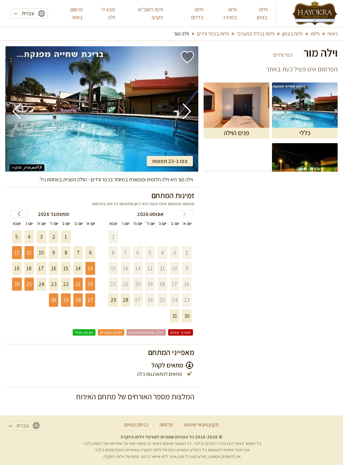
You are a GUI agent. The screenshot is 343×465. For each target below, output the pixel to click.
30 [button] (53, 299)
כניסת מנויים (136, 424)
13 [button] (90, 268)
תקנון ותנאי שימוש (201, 424)
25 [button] (29, 284)
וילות (315, 33)
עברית (28, 13)
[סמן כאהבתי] (187, 57)
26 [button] (17, 284)
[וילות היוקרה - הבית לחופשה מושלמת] (315, 13)
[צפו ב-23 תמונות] (101, 109)
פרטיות (166, 424)
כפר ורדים (282, 54)
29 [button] (66, 299)
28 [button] (78, 299)
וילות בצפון (292, 33)
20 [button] (90, 284)
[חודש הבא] (19, 214)
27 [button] (90, 299)
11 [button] (29, 252)
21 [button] (78, 284)
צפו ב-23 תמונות (170, 161)
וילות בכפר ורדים (213, 33)
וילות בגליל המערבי (255, 33)
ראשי (333, 33)
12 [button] (16, 252)
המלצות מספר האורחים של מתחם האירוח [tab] (135, 396)
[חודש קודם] (184, 214)
